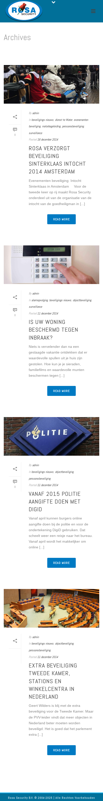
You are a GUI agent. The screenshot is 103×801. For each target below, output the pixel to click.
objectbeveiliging (82, 300)
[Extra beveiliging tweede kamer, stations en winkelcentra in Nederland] (51, 608)
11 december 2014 (47, 313)
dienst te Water (63, 120)
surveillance (35, 133)
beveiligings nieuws (43, 120)
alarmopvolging (40, 300)
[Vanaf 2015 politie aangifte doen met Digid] (51, 436)
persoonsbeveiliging (73, 126)
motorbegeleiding (51, 126)
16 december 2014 (47, 140)
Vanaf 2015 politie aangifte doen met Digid (55, 501)
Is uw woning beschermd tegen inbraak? (53, 329)
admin (35, 113)
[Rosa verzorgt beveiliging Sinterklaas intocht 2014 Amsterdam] (51, 84)
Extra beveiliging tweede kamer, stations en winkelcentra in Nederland (53, 680)
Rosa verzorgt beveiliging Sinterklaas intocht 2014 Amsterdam (57, 159)
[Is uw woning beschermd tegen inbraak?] (51, 264)
